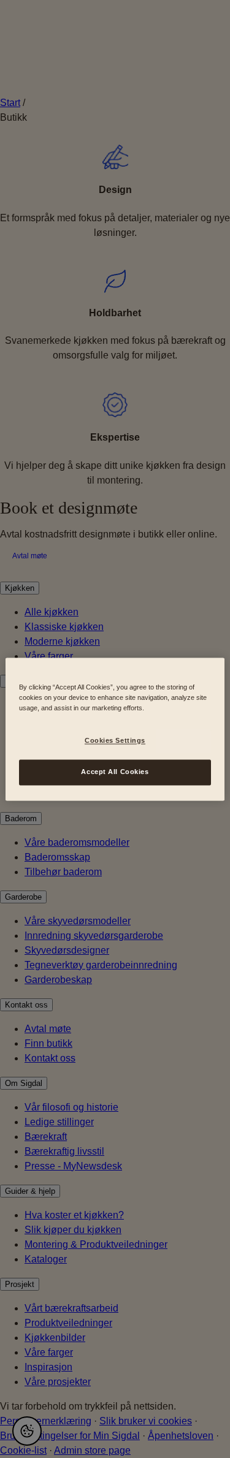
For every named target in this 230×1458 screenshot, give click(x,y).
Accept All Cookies (114, 771)
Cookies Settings (115, 740)
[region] (115, 729)
